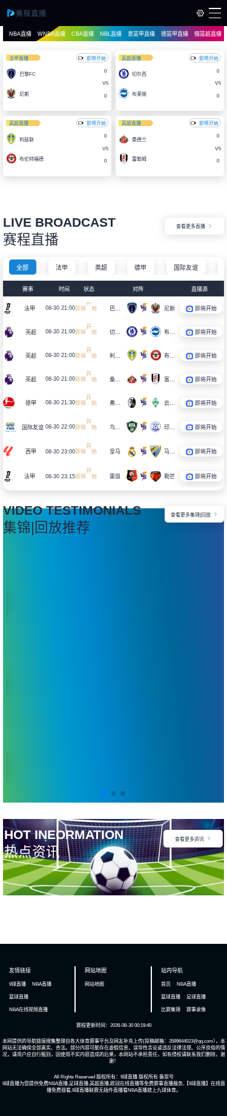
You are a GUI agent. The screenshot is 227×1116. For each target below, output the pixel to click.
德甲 (140, 267)
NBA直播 (20, 34)
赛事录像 (196, 1009)
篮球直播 (18, 997)
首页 (166, 984)
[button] (104, 793)
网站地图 (94, 984)
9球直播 (17, 984)
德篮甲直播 (174, 34)
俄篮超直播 (208, 34)
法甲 (62, 267)
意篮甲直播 (141, 34)
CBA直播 (82, 34)
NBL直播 (111, 34)
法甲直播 (18, 58)
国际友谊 (186, 267)
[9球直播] (31, 13)
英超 (101, 267)
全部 (22, 267)
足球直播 (196, 997)
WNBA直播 (51, 34)
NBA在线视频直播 (28, 1009)
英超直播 (131, 58)
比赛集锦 (170, 1009)
